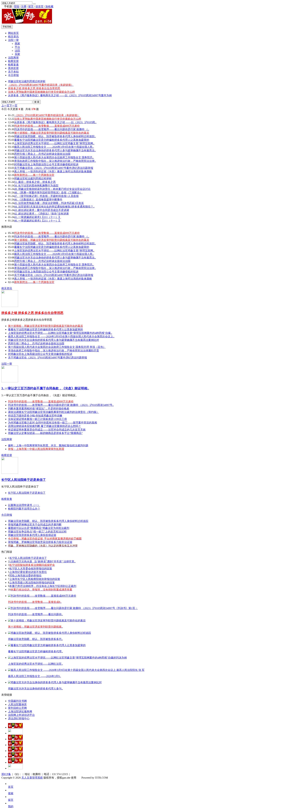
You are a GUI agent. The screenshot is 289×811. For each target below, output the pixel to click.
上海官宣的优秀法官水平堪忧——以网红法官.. (35, 663)
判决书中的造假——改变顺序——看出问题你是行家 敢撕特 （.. (51, 129)
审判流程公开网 (17, 708)
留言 (31, 6)
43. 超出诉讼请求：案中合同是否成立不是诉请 (41, 210)
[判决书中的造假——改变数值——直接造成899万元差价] (42, 595)
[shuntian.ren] (15, 756)
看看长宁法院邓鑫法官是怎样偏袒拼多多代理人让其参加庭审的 (51, 139)
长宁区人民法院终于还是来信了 (23, 479)
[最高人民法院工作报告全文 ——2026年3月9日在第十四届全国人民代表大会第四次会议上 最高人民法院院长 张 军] (76, 670)
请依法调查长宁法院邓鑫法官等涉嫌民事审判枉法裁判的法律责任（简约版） (53, 412)
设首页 (39, 6)
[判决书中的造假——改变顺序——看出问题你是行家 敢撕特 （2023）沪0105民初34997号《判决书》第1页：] (73, 608)
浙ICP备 (6, 774)
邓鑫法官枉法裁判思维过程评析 (26, 81)
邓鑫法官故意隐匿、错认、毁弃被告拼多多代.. (35, 639)
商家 (17, 43)
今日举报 (13, 75)
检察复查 (13, 64)
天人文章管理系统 (32, 777)
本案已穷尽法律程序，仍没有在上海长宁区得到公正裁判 (42, 586)
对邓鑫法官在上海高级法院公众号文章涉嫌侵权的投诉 (46, 164)
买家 (17, 54)
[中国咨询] (15, 733)
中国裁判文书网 (17, 700)
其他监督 (13, 68)
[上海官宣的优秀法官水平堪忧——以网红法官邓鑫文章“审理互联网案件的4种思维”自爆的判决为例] (67, 657)
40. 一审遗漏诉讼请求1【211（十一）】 (37, 220)
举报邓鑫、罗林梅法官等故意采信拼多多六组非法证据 (40, 542)
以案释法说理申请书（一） (24, 505)
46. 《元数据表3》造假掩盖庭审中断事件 (38, 199)
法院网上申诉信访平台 (21, 715)
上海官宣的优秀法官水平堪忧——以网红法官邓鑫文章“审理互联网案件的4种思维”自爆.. (60, 333)
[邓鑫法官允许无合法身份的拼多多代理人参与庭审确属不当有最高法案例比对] (55, 682)
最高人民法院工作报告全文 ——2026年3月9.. (34, 676)
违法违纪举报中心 (18, 718)
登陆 (16, 6)
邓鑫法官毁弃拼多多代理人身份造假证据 (32, 535)
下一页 (13, 105)
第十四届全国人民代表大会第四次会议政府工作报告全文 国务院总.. (54, 157)
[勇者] (15, 762)
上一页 (5, 105)
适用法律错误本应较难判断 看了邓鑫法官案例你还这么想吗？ (44, 426)
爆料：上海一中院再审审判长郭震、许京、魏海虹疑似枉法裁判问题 (48, 445)
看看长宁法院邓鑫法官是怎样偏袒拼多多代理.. (35, 651)
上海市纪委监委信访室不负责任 (28, 572)
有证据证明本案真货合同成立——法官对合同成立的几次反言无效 (47, 429)
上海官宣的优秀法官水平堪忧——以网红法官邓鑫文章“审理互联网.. (54, 143)
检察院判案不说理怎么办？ (24, 508)
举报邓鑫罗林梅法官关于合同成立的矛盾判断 (35, 524)
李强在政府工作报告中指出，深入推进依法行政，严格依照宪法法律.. (55, 160)
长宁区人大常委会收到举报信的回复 (30, 568)
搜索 (10, 793)
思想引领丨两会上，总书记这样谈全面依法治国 (42, 153)
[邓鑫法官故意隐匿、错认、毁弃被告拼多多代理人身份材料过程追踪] (49, 632)
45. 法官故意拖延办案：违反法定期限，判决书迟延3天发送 (49, 203)
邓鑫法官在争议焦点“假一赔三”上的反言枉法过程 (37, 531)
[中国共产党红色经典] (15, 744)
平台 (17, 47)
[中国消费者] (15, 739)
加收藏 (49, 6)
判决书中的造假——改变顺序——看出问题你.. (35, 614)
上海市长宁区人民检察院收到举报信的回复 (34, 579)
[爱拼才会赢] (15, 727)
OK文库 (80, 781)
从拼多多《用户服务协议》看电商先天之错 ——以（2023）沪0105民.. (55, 122)
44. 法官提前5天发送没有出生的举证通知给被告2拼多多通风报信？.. (54, 206)
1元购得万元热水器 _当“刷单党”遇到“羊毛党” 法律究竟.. (42, 561)
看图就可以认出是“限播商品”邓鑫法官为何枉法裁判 (38, 528)
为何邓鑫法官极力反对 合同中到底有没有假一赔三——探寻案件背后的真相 (52, 422)
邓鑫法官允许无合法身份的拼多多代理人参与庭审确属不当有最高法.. (55, 150)
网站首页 (13, 33)
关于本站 (13, 71)
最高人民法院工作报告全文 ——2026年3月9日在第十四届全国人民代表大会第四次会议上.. (61, 336)
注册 (23, 6)
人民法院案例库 (17, 704)
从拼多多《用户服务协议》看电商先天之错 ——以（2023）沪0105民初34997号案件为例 (60, 95)
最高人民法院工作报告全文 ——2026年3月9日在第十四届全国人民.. (54, 146)
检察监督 (13, 61)
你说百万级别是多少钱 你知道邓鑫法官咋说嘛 (35, 415)
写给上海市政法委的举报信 (25, 575)
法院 (17, 50)
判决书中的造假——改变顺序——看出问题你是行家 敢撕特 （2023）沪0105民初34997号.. (61, 405)
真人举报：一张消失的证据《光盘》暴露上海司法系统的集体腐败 (53, 171)
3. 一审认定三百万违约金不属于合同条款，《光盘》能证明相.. (45, 388)
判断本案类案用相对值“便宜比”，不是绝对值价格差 (38, 408)
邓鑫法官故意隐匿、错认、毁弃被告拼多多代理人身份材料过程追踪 (48, 521)
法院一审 (13, 40)
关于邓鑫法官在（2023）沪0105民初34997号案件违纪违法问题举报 (53, 168)
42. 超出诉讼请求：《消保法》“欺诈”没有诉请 (41, 213)
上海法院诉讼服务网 (20, 711)
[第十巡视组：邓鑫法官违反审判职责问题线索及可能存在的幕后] (47, 620)
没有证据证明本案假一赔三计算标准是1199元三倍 (37, 419)
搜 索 (36, 102)
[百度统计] (15, 768)
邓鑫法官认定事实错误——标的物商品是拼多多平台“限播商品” (45, 433)
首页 (10, 786)
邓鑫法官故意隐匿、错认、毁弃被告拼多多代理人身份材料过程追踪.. (55, 136)
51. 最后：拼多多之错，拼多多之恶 (35, 182)
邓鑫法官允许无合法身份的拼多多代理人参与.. (35, 688)
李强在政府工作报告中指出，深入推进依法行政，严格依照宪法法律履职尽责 (53, 350)
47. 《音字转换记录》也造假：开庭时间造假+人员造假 (46, 196)
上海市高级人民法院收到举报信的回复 (32, 582)
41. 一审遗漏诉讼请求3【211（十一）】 (37, 217)
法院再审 (13, 57)
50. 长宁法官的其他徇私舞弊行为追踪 (36, 185)
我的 (10, 806)
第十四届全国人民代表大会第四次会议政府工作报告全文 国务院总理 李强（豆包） (57, 347)
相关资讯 (13, 36)
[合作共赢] (15, 750)
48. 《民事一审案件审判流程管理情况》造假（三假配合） (48, 192)
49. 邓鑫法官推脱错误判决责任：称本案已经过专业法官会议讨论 (52, 189)
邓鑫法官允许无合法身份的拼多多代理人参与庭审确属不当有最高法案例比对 (53, 340)
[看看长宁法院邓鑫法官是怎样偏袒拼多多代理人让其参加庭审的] (47, 645)
